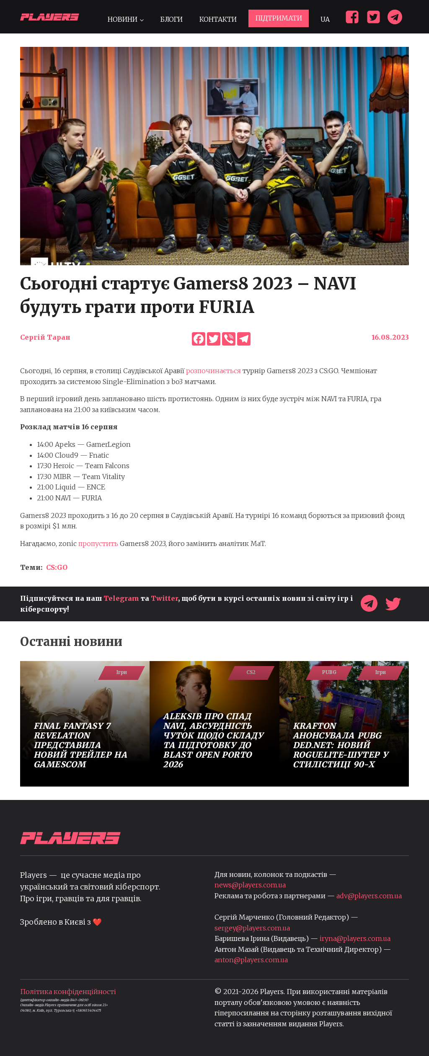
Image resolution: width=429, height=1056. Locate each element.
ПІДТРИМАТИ (278, 18)
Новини (122, 19)
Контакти (218, 19)
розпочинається (213, 371)
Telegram (121, 598)
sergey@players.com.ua (252, 928)
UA (325, 19)
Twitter (164, 598)
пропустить (99, 543)
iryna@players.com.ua (355, 938)
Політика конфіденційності (68, 991)
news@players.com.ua (250, 885)
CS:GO (56, 567)
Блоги (171, 19)
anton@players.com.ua (251, 960)
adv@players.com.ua (369, 896)
